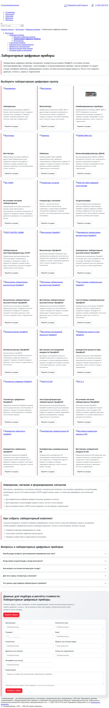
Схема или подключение (64, 651)
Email (57, 632)
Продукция (10, 14)
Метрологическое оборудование (21, 48)
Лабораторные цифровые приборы (27, 39)
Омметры (44, 153)
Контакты (9, 20)
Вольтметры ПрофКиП (50, 250)
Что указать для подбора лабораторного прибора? (25, 583)
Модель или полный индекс (66, 641)
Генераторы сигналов (50, 201)
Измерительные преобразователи (21, 44)
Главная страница (7, 29)
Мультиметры (19, 41)
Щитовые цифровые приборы (24, 37)
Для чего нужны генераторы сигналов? (20, 576)
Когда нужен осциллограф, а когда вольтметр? (23, 561)
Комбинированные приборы (89, 106)
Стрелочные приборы (17, 43)
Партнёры (9, 16)
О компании (10, 12)
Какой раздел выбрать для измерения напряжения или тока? (29, 554)
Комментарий (11, 670)
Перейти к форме (11, 615)
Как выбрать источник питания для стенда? (21, 568)
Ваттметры (8, 153)
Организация (10, 623)
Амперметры (9, 106)
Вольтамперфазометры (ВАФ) (90, 153)
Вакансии (9, 18)
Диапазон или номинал (14, 651)
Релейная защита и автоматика (20, 50)
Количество (10, 641)
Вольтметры (45, 106)
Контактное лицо (61, 623)
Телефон (9, 632)
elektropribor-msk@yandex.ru (76, 5)
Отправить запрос (14, 690)
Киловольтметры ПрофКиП (16, 350)
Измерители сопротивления (19, 46)
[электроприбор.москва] (15, 5)
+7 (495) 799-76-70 (99, 5)
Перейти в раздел (11, 126)
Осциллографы (83, 201)
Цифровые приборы (33, 29)
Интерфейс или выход (14, 660)
